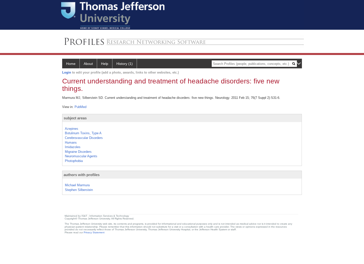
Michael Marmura (77, 185)
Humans (71, 142)
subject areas (75, 118)
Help (104, 64)
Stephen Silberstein (79, 190)
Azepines (71, 129)
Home (71, 64)
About (88, 64)
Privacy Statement (94, 232)
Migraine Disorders (78, 152)
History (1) (124, 64)
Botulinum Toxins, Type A (83, 133)
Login (66, 72)
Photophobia (74, 161)
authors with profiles (82, 175)
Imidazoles (72, 147)
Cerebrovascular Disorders (84, 138)
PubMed (80, 107)
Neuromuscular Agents (81, 156)
